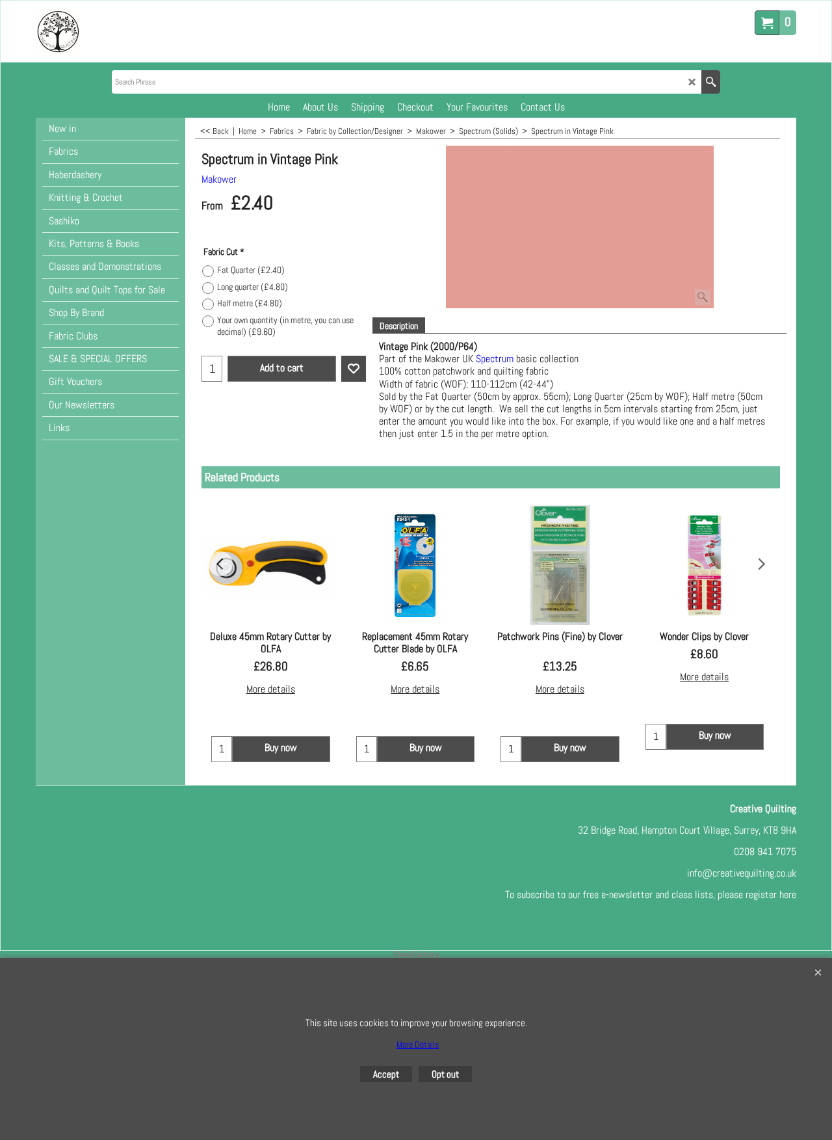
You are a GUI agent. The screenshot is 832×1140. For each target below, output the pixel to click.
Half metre (249, 303)
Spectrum (495, 358)
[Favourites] (353, 368)
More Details (417, 1044)
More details (270, 689)
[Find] (710, 82)
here (787, 894)
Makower (219, 179)
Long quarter (252, 287)
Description (399, 326)
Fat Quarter (251, 270)
